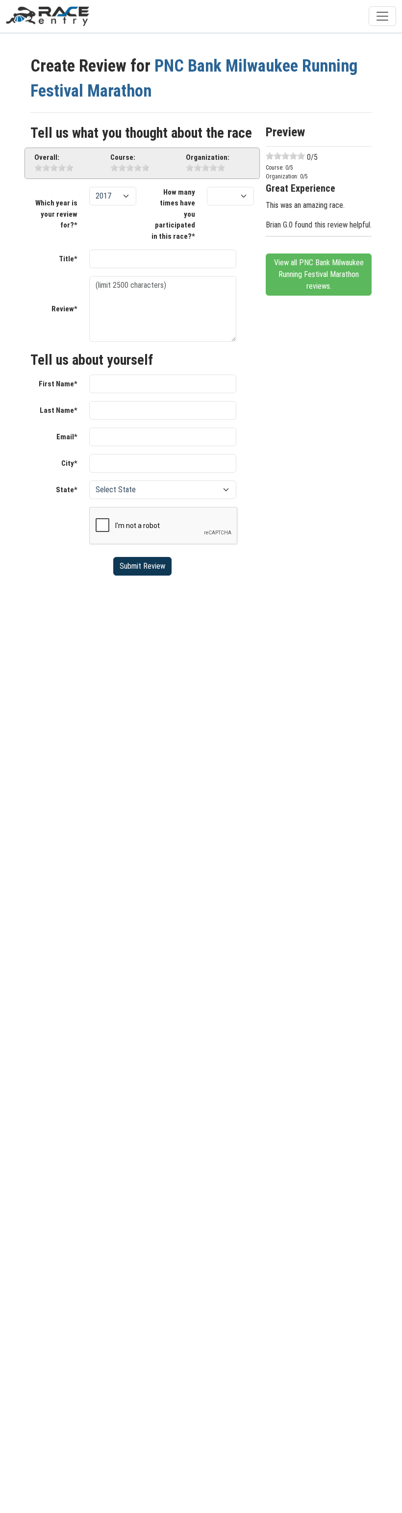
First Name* (58, 383)
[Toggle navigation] (382, 16)
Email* (66, 436)
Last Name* (58, 410)
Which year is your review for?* (56, 214)
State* (66, 489)
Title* (68, 258)
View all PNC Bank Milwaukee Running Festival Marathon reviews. (319, 274)
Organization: (207, 157)
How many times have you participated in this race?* (173, 214)
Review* (64, 308)
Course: (122, 157)
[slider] (54, 168)
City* (69, 463)
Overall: (46, 157)
